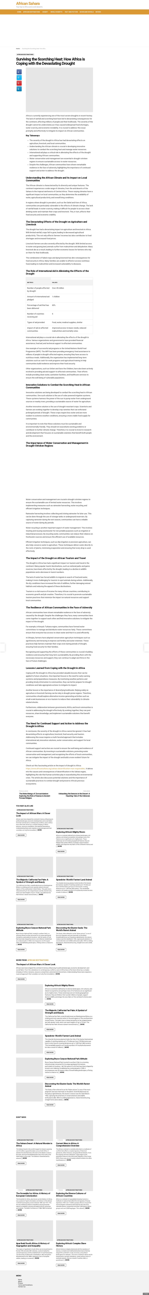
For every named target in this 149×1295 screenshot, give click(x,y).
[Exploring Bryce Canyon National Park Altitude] (34, 915)
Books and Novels (87, 12)
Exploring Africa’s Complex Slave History (71, 1244)
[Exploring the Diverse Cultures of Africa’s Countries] (74, 1180)
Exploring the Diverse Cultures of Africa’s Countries (71, 1194)
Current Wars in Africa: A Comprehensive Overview (67, 1144)
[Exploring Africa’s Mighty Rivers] (74, 819)
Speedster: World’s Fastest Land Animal (74, 879)
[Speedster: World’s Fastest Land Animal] (74, 867)
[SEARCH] (127, 11)
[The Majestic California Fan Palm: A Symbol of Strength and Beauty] (34, 867)
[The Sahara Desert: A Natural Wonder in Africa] (34, 1130)
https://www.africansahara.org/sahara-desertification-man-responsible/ (55, 769)
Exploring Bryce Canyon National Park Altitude (33, 929)
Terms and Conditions (25, 1285)
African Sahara (28, 3)
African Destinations (31, 12)
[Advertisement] (74, 29)
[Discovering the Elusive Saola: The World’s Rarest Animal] (74, 915)
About (20, 1281)
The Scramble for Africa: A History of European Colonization (33, 1194)
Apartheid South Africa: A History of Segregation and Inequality (32, 1244)
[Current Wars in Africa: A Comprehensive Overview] (74, 1130)
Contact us (21, 1287)
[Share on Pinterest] (19, 83)
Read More (21, 835)
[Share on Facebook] (19, 71)
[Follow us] (122, 11)
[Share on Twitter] (19, 77)
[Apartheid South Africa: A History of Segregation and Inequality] (34, 1230)
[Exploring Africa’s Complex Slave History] (74, 1230)
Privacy (20, 1283)
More (40, 830)
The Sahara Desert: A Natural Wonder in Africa (34, 1144)
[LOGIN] (131, 11)
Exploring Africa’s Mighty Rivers (70, 832)
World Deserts (56, 12)
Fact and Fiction (71, 12)
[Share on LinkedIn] (19, 88)
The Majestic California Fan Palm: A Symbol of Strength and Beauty (32, 880)
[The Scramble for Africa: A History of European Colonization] (34, 1180)
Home (19, 12)
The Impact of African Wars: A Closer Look (33, 814)
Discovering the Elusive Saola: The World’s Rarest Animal (71, 929)
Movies (98, 12)
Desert (45, 12)
